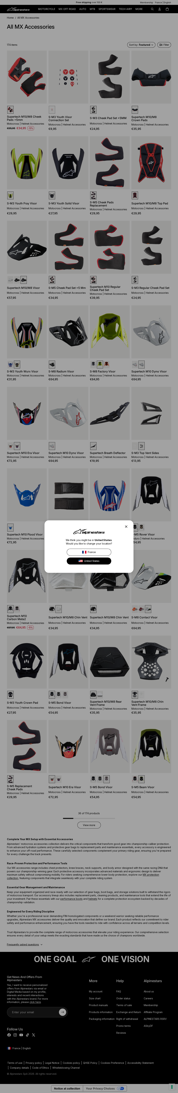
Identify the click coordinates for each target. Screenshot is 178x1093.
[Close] (127, 526)
